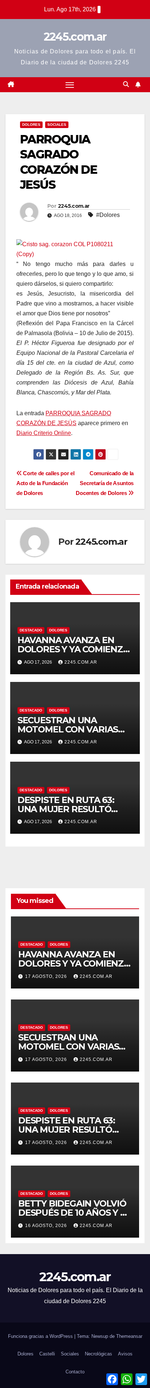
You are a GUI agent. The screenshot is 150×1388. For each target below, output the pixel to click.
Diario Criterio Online (43, 433)
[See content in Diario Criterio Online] (73, 248)
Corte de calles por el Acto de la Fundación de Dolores (45, 483)
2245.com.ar (75, 37)
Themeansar (129, 1336)
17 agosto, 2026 (46, 976)
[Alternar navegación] (70, 85)
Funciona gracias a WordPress (41, 1336)
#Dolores (108, 215)
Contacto (75, 1371)
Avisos (125, 1354)
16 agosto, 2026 (46, 1225)
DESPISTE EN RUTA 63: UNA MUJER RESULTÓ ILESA (65, 809)
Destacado (31, 630)
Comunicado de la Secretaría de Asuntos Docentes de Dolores (105, 483)
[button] (126, 84)
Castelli (47, 1354)
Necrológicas (98, 1354)
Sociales (56, 125)
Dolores (31, 125)
